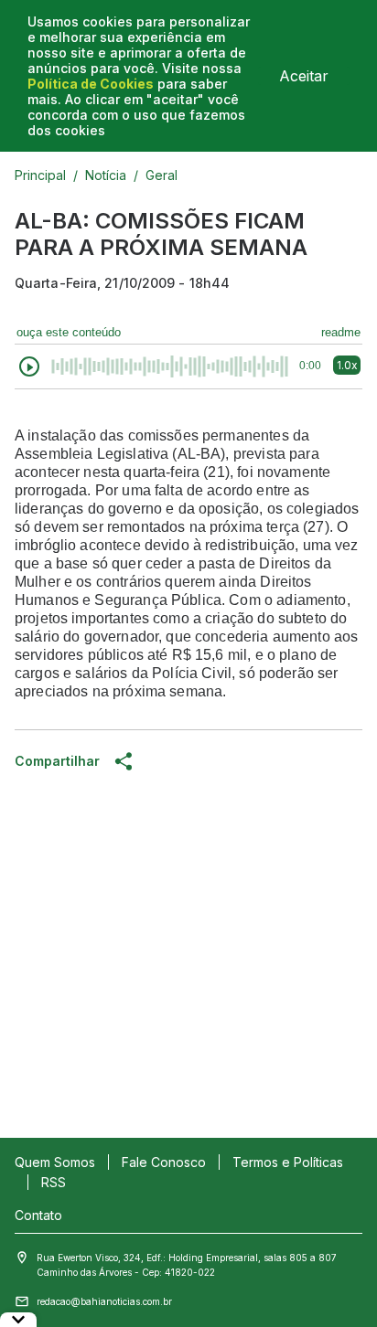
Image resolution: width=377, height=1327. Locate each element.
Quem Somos (55, 1162)
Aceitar (304, 76)
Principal (40, 175)
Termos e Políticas (287, 1162)
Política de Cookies (90, 83)
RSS (53, 1182)
